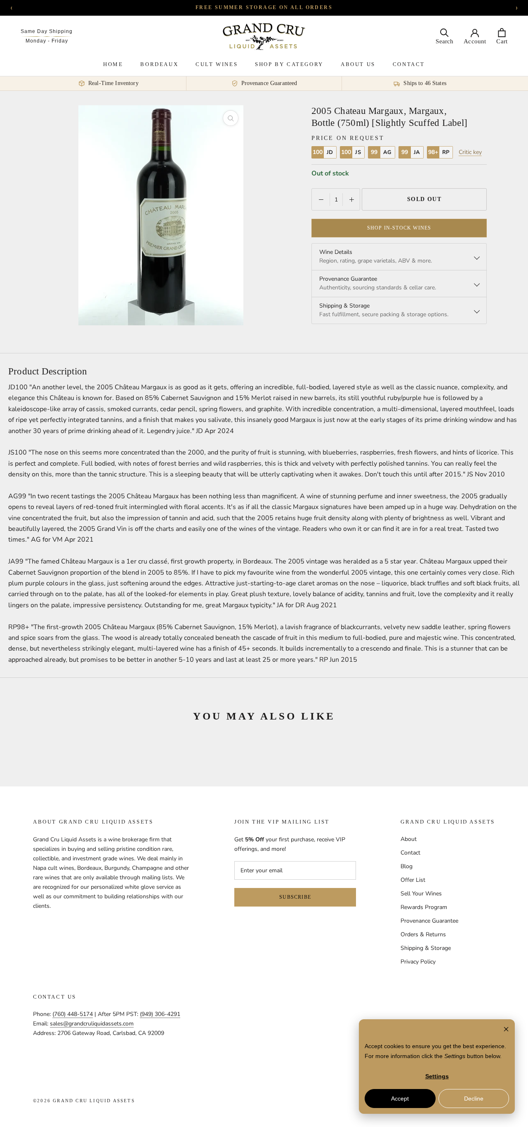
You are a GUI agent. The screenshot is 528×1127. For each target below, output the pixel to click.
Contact (409, 64)
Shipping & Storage (426, 948)
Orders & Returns (423, 934)
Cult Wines (217, 64)
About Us (358, 64)
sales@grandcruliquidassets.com (92, 1024)
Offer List (413, 880)
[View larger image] (230, 118)
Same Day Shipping (47, 31)
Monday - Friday (47, 41)
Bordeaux (159, 64)
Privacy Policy (418, 962)
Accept (400, 1098)
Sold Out (424, 199)
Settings (437, 1076)
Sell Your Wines (421, 893)
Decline (473, 1098)
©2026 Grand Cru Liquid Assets (84, 1100)
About (409, 839)
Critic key (470, 152)
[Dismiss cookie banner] (506, 1030)
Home (113, 64)
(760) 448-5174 (72, 1014)
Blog (406, 866)
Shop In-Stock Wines (399, 228)
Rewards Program (424, 907)
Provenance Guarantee (429, 921)
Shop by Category (289, 64)
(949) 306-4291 (160, 1014)
